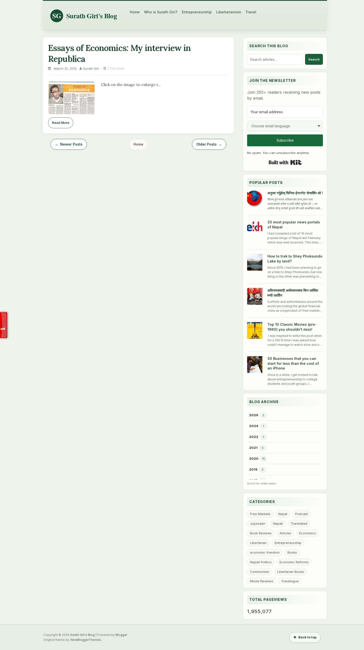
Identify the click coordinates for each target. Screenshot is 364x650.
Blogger (121, 635)
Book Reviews (261, 533)
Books (292, 552)
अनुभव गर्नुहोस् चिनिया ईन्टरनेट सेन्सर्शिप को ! (295, 193)
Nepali (278, 523)
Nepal (282, 514)
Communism (259, 572)
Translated (299, 523)
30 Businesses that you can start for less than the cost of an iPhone (293, 363)
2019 (253, 469)
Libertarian (258, 543)
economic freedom (265, 552)
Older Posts (206, 144)
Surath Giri (91, 68)
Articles (285, 533)
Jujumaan (257, 523)
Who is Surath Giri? (160, 12)
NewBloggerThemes (86, 640)
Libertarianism (228, 12)
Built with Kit (285, 162)
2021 (253, 448)
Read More (60, 123)
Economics (307, 533)
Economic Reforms (294, 562)
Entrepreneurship (197, 12)
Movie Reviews (261, 581)
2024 (253, 426)
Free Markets (260, 514)
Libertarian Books (290, 572)
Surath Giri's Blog (82, 635)
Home (135, 12)
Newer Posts (71, 144)
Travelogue (290, 581)
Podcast (301, 514)
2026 (253, 415)
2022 (253, 437)
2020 (254, 458)
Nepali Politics (261, 562)
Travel (250, 12)
